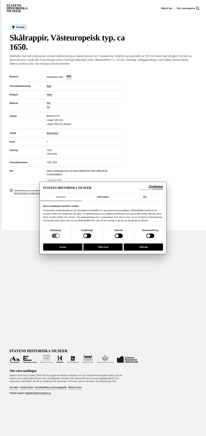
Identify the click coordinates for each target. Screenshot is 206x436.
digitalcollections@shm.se (38, 393)
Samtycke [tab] (61, 197)
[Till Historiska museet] (59, 359)
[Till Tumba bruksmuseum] (105, 359)
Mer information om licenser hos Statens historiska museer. (39, 193)
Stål (48, 103)
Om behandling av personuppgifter (51, 387)
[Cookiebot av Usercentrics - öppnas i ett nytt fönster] (150, 187)
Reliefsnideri (52, 133)
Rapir (49, 86)
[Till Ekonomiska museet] (30, 359)
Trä (48, 107)
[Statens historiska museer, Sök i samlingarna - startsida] (17, 8)
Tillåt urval (103, 247)
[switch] (87, 236)
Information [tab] (103, 197)
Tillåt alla (143, 247)
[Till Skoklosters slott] (87, 359)
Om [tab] (145, 197)
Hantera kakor (26, 387)
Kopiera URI (55, 180)
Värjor (49, 94)
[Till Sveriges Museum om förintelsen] (127, 359)
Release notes (75, 387)
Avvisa (63, 247)
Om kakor (14, 387)
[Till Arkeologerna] (15, 359)
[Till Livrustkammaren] (73, 359)
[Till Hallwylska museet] (46, 359)
